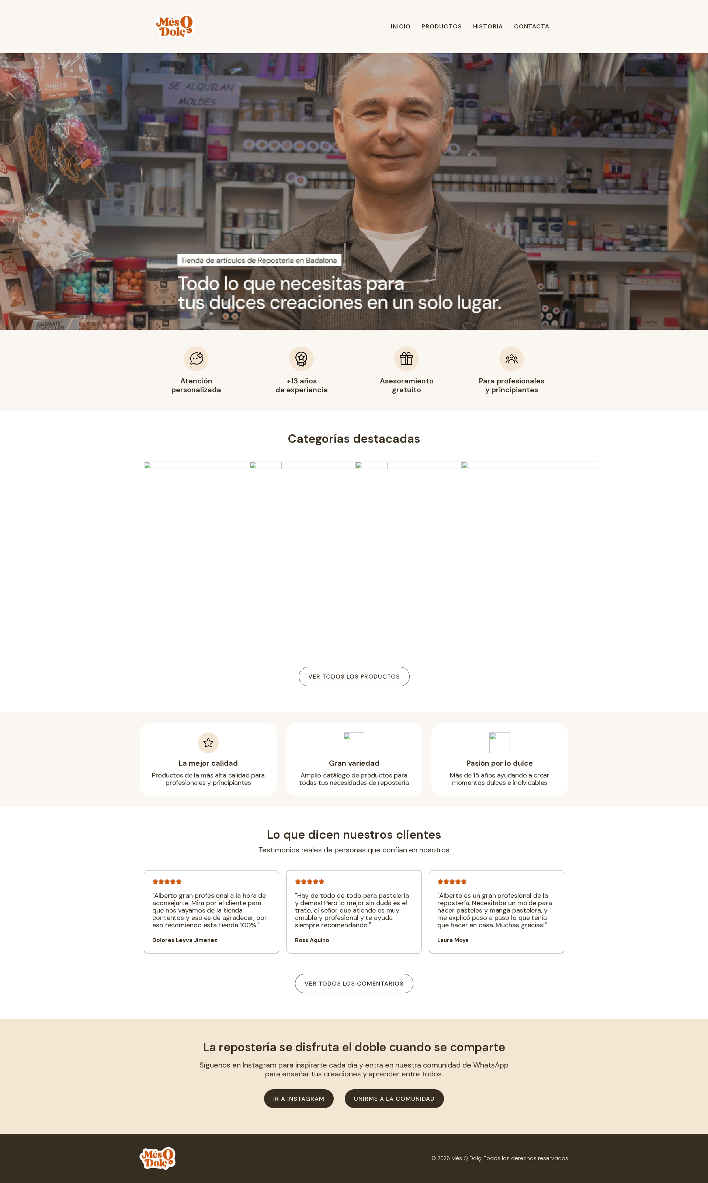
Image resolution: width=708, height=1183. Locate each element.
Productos (441, 26)
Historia (488, 26)
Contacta (531, 26)
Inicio (400, 26)
